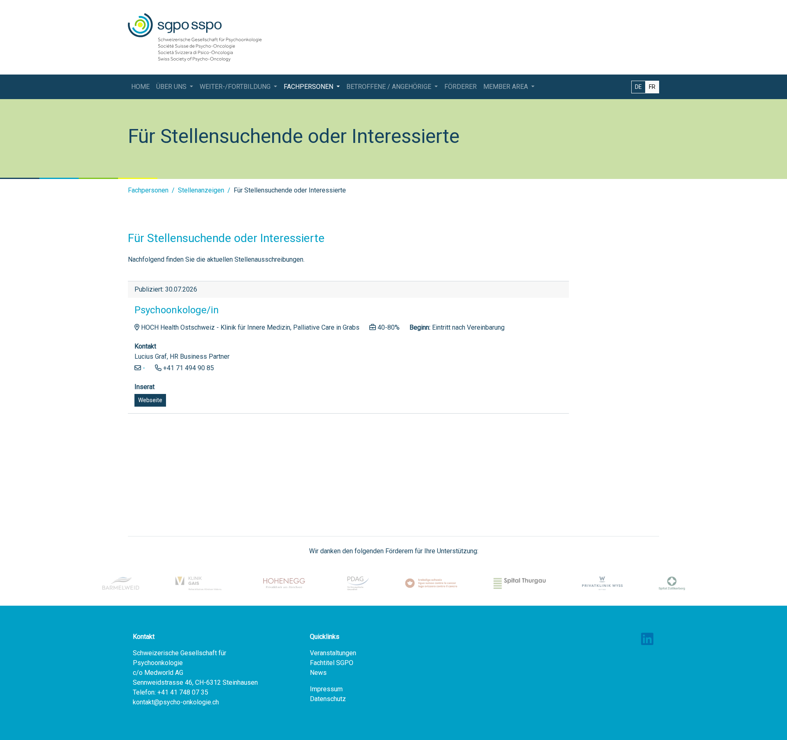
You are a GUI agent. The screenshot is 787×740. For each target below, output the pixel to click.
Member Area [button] (506, 87)
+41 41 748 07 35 (182, 692)
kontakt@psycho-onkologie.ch (176, 702)
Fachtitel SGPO (331, 663)
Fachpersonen (148, 190)
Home (140, 87)
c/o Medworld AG (158, 673)
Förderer (460, 87)
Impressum (326, 689)
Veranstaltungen (333, 653)
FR (652, 87)
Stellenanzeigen (201, 190)
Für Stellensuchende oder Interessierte (290, 190)
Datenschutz (328, 699)
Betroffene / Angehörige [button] (389, 87)
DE (638, 87)
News (318, 673)
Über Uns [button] (172, 87)
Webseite (150, 400)
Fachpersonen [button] (309, 87)
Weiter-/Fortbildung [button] (236, 87)
